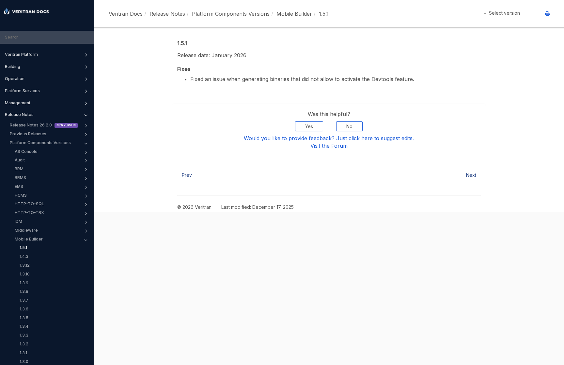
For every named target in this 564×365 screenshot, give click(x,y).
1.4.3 (24, 256)
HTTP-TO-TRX (29, 212)
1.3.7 (24, 300)
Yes (309, 126)
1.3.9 (24, 282)
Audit (20, 160)
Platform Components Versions (40, 142)
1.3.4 (24, 326)
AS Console (26, 151)
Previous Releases (28, 133)
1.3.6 (24, 309)
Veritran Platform (21, 54)
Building (12, 66)
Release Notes (19, 114)
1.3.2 (24, 343)
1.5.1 (23, 247)
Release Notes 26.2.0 (31, 125)
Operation (14, 78)
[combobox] (47, 37)
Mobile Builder (29, 239)
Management (17, 102)
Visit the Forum (329, 145)
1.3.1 (23, 352)
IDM (18, 221)
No (349, 126)
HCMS (21, 195)
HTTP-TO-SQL (29, 203)
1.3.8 (24, 291)
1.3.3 (24, 335)
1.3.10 (25, 274)
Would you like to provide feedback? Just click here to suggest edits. (329, 138)
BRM (19, 168)
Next (471, 175)
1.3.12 (25, 265)
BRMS (20, 177)
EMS (19, 186)
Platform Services (22, 90)
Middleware (26, 230)
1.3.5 (24, 317)
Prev (187, 175)
